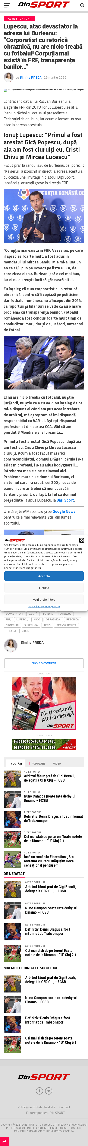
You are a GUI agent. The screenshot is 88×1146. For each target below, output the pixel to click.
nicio (37, 619)
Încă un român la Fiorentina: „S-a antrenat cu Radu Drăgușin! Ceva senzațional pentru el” (49, 861)
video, (26, 631)
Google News (64, 511)
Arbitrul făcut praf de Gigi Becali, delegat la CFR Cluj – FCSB (49, 778)
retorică (72, 619)
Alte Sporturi (35, 882)
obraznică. (53, 619)
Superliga (31, 625)
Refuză (44, 587)
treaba (11, 631)
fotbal (48, 613)
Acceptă (44, 576)
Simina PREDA (31, 77)
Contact (64, 1107)
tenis (47, 625)
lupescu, (22, 619)
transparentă (66, 625)
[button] (81, 540)
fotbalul (65, 613)
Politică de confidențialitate (44, 606)
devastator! (14, 613)
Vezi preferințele (44, 599)
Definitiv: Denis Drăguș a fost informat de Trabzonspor (53, 818)
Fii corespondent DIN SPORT (45, 1112)
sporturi (12, 625)
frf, (8, 619)
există (33, 613)
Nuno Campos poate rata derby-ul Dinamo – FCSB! (49, 798)
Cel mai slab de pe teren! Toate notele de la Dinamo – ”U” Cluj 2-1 (53, 838)
